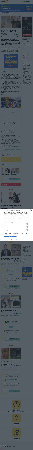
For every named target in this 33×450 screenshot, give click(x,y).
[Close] (31, 210)
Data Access (16, 239)
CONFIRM (10, 236)
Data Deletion (11, 239)
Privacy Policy (21, 239)
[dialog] (16, 225)
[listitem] (16, 222)
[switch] (27, 224)
